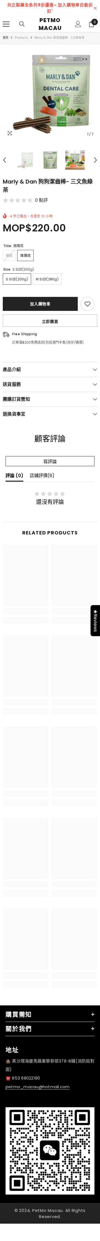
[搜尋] (22, 24)
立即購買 (50, 321)
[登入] (78, 24)
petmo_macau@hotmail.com (38, 1087)
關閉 (95, 8)
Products (21, 38)
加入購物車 (40, 304)
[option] (50, 92)
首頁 (5, 38)
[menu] (6, 24)
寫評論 (50, 461)
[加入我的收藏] (87, 304)
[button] (4, 160)
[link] (26, 611)
